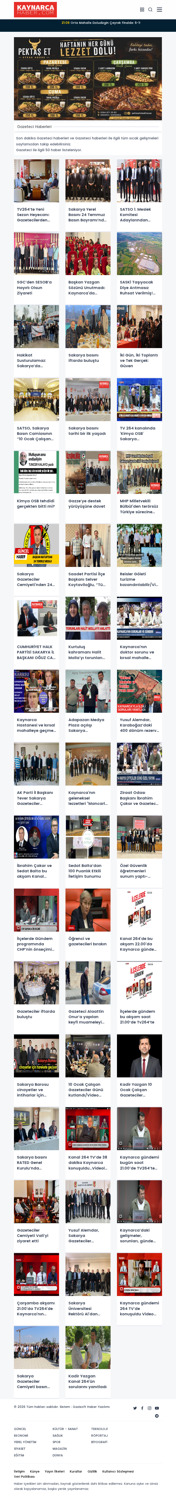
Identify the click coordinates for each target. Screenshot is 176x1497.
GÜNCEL (20, 1429)
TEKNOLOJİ (99, 1429)
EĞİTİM (19, 1455)
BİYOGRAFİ (99, 1442)
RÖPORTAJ (99, 1435)
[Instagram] (149, 1408)
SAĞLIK (58, 1435)
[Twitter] (135, 1408)
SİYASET (20, 1449)
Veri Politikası (24, 1476)
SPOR (57, 1442)
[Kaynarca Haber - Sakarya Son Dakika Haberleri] (35, 9)
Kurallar (76, 1471)
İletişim (19, 1471)
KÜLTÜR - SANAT (65, 1429)
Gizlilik (92, 1471)
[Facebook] (142, 1408)
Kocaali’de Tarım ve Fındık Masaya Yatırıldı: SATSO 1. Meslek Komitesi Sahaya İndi (101, 25)
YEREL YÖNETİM (25, 1442)
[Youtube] (157, 1408)
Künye (34, 1471)
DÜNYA (58, 1455)
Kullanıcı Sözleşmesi (118, 1471)
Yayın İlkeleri (54, 1471)
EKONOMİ (21, 1435)
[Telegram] (157, 1416)
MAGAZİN (60, 1449)
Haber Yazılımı (98, 1407)
